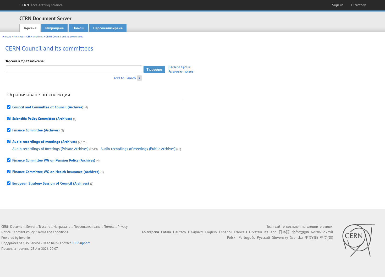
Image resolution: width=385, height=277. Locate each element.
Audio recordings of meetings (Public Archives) (138, 148)
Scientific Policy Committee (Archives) (42, 118)
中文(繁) (326, 237)
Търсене (29, 28)
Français (240, 232)
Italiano (270, 232)
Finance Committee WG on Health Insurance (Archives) (56, 171)
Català (166, 232)
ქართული (300, 232)
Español (225, 232)
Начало (7, 36)
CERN (41, 5)
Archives (18, 36)
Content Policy (24, 232)
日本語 (284, 232)
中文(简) (311, 237)
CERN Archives (34, 36)
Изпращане (54, 28)
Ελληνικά (195, 232)
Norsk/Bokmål (322, 232)
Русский (263, 237)
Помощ (78, 28)
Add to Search (125, 78)
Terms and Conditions (53, 232)
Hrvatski (255, 232)
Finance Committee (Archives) (36, 130)
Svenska (296, 237)
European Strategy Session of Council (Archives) (50, 183)
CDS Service (31, 243)
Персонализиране (108, 28)
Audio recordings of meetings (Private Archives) (50, 148)
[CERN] (358, 240)
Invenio (24, 237)
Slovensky (280, 237)
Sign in (337, 5)
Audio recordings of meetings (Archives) (44, 141)
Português (247, 237)
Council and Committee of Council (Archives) (48, 107)
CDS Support (81, 243)
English (211, 232)
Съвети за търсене (179, 67)
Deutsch (179, 232)
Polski (231, 237)
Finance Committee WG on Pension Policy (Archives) (53, 160)
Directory (358, 5)
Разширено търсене (180, 71)
